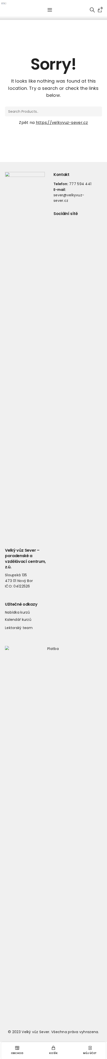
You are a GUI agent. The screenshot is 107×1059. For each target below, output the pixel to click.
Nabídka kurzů (17, 612)
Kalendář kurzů (18, 619)
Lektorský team (19, 627)
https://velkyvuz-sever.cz (62, 122)
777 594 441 (80, 183)
